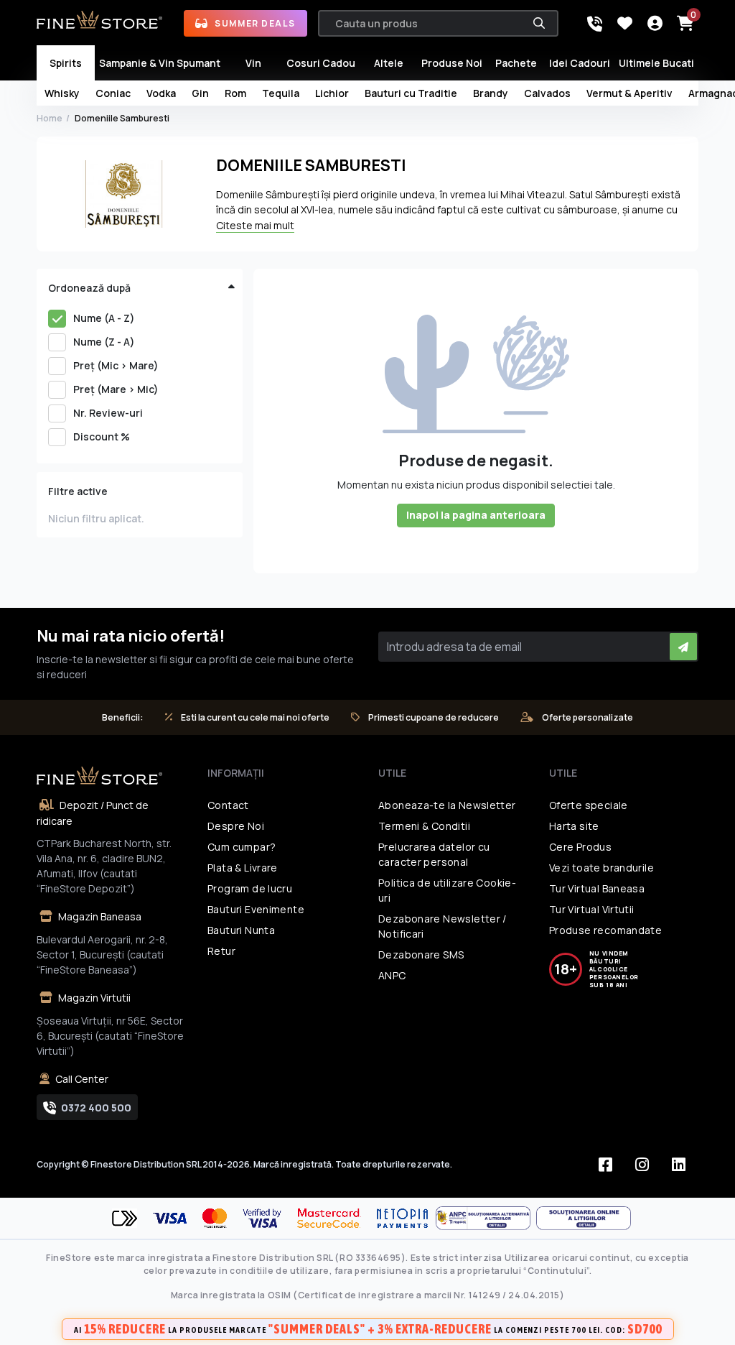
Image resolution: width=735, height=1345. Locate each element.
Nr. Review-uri (108, 413)
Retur (221, 951)
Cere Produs (580, 847)
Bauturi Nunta (241, 930)
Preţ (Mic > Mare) (116, 365)
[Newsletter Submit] (683, 646)
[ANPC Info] (486, 1218)
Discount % (101, 436)
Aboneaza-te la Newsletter (447, 805)
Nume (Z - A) (104, 341)
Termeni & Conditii (424, 826)
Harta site (574, 826)
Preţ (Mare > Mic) (116, 389)
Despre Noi (235, 826)
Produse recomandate (605, 930)
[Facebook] (606, 1164)
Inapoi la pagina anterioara (476, 515)
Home (49, 118)
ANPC (392, 975)
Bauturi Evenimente (255, 909)
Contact (228, 805)
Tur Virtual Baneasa (597, 888)
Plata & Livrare (242, 867)
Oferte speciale (588, 805)
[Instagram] (642, 1164)
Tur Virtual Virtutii (592, 909)
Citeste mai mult (255, 225)
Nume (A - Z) (104, 318)
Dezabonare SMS (421, 954)
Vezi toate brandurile (601, 867)
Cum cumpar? (241, 847)
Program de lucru (249, 888)
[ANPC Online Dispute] (583, 1218)
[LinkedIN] (679, 1164)
